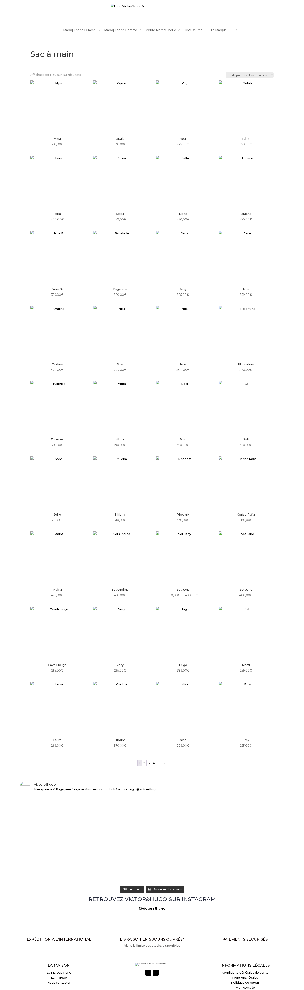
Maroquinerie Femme (79, 30)
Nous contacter (59, 982)
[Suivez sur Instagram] (148, 973)
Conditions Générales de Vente (245, 973)
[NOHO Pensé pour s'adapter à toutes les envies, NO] (240, 875)
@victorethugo (152, 908)
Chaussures (193, 30)
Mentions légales (245, 977)
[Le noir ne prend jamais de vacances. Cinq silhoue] (63, 875)
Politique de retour (245, 982)
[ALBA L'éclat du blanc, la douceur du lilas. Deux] (63, 802)
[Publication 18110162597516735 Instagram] (152, 870)
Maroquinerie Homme (120, 30)
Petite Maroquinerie (161, 30)
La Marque (219, 30)
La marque (59, 977)
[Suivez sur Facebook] (156, 973)
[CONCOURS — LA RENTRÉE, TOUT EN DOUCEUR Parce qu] (152, 831)
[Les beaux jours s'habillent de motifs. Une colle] (240, 804)
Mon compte (245, 987)
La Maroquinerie (59, 973)
